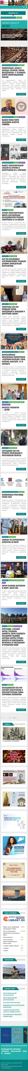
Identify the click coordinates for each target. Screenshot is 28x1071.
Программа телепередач (11, 741)
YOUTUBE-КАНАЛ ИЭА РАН (11, 1002)
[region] (14, 1035)
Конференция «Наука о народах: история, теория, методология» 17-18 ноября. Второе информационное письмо (14, 72)
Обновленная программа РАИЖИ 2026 (12, 495)
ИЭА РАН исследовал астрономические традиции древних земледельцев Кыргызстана (14, 262)
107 (10, 718)
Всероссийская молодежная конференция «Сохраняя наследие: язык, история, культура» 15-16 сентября (14, 359)
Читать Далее (21, 94)
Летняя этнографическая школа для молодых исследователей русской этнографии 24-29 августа (13, 216)
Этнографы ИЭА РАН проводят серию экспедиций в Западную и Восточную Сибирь (13, 310)
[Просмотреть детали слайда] (6, 1035)
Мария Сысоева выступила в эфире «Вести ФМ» (13, 586)
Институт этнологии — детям (10, 408)
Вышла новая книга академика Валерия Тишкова (10, 122)
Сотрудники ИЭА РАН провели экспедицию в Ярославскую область (12, 453)
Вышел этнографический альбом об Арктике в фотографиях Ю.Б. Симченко (14, 167)
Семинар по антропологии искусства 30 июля (13, 540)
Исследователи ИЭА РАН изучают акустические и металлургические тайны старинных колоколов (12, 691)
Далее (15, 718)
